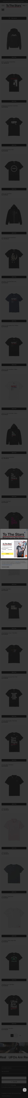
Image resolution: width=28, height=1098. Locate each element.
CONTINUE (7, 553)
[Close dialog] (26, 540)
